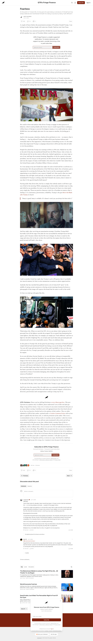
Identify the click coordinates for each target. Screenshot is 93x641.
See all (23, 608)
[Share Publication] (75, 2)
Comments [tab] (23, 486)
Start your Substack (43, 634)
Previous (25, 475)
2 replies (27, 553)
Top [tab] (22, 567)
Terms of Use (53, 623)
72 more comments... (25, 559)
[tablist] (26, 486)
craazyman (26, 499)
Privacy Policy (57, 624)
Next (68, 475)
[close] (60, 601)
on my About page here (57, 402)
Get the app (54, 634)
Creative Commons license (57, 413)
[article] (46, 575)
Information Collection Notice (46, 624)
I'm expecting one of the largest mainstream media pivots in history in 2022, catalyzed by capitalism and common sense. (39, 575)
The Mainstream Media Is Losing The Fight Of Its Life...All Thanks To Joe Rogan (39, 572)
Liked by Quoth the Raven (30, 541)
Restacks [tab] (30, 486)
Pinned (26, 501)
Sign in (88, 2)
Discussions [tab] (31, 567)
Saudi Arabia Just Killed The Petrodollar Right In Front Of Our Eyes (39, 596)
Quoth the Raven (27, 16)
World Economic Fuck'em (28, 584)
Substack (39, 638)
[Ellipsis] (72, 499)
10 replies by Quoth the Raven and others (34, 534)
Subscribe (81, 2)
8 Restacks (37, 465)
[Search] (71, 2)
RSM (24, 539)
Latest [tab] (25, 567)
